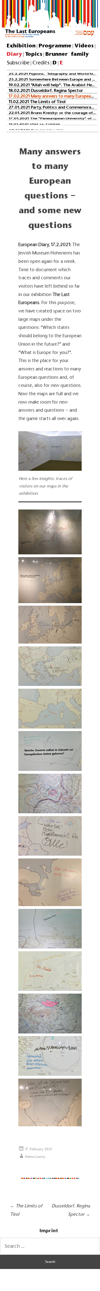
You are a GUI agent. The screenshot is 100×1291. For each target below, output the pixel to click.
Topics (33, 53)
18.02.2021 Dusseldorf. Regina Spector (46, 90)
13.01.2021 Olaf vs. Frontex (34, 124)
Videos (84, 45)
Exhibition (21, 45)
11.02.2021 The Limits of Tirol (37, 101)
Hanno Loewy (35, 1156)
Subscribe (18, 62)
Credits (40, 62)
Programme (55, 45)
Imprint (48, 1230)
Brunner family (67, 53)
